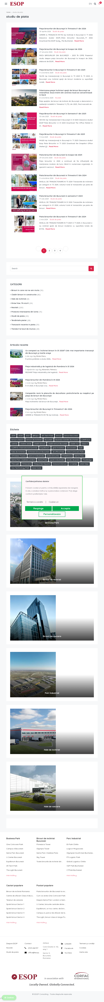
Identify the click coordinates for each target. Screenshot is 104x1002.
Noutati (58, 98)
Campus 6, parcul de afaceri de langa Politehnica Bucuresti (52, 913)
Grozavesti (71, 448)
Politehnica (67, 456)
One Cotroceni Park (75, 452)
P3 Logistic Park (73, 857)
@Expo (36, 435)
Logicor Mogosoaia (75, 849)
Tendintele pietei (19, 320)
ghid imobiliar (58, 448)
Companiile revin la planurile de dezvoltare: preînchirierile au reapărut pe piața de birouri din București (59, 394)
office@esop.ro (34, 952)
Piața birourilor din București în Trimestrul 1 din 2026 (48, 409)
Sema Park (42, 460)
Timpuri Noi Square (42, 464)
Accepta (65, 508)
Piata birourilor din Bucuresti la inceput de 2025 (52, 891)
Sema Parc (79, 456)
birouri (58, 435)
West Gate (36, 468)
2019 (13, 435)
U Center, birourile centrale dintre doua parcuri (52, 904)
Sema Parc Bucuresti (15, 853)
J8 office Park (58, 452)
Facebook (68, 948)
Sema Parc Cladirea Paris (47, 853)
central (14, 444)
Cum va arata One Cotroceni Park (51, 896)
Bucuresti (48, 440)
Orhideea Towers (18, 456)
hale (80, 448)
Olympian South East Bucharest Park (80, 853)
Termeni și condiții (86, 943)
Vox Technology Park (20, 468)
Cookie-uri (53, 502)
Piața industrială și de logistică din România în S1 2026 (49, 366)
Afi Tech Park (11, 866)
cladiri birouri (39, 444)
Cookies (82, 948)
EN (90, 3)
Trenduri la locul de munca (23, 329)
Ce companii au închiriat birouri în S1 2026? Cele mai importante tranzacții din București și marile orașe (59, 351)
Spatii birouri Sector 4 (15, 917)
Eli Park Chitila (72, 844)
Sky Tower (41, 857)
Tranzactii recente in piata (23, 324)
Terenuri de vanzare (14, 900)
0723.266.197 (33, 948)
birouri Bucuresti (71, 435)
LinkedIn (67, 944)
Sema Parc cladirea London (23, 460)
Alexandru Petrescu (49, 370)
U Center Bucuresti (14, 857)
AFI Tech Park (47, 435)
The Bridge (87, 460)
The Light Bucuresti (14, 870)
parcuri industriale (36, 456)
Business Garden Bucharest (66, 440)
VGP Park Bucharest (75, 866)
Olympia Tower (43, 849)
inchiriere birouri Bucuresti (38, 452)
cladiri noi (74, 444)
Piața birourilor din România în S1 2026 (42, 380)
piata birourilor (53, 456)
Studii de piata (58, 31)
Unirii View (84, 464)
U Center (73, 464)
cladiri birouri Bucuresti (57, 444)
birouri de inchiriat (34, 440)
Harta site (83, 952)
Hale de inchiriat (18, 299)
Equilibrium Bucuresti (15, 861)
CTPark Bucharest (74, 870)
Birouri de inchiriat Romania (18, 891)
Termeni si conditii (35, 502)
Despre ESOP (12, 943)
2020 (20, 435)
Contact (28, 943)
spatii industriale (57, 460)
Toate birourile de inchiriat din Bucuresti (50, 861)
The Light (15, 464)
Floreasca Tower (43, 844)
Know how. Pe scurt (20, 303)
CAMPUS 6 (85, 440)
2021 (28, 435)
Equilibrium (44, 448)
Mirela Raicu (41, 356)
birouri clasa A (17, 440)
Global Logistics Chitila (76, 861)
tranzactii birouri (60, 464)
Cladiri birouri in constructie (24, 294)
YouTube (68, 953)
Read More (79, 41)
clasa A (85, 444)
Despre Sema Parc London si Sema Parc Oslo (52, 900)
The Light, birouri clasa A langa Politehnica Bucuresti (52, 917)
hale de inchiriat (18, 452)
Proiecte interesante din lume (24, 312)
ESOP (17, 4)
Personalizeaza (52, 514)
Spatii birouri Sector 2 (15, 908)
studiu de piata (73, 460)
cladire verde (25, 444)
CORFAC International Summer (24, 448)
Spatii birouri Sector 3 (15, 913)
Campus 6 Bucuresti (14, 849)
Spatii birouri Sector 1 (15, 904)
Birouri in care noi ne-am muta (25, 290)
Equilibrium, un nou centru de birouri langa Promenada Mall (52, 908)
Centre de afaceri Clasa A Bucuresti (20, 896)
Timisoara (26, 464)
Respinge (38, 508)
